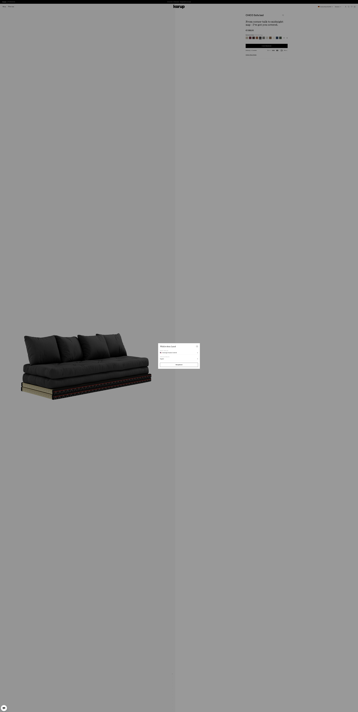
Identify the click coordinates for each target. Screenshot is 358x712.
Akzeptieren (179, 364)
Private (4, 1)
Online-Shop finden (251, 55)
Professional (11, 1)
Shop (4, 6)
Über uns (11, 6)
